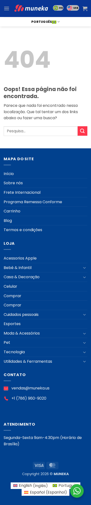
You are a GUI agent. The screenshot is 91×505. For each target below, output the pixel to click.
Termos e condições (23, 230)
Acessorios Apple (20, 258)
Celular (10, 286)
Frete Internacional (22, 192)
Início (9, 174)
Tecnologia (14, 352)
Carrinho (12, 211)
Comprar (12, 296)
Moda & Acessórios (22, 333)
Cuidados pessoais (21, 314)
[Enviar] (82, 131)
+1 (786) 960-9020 (28, 398)
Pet (7, 342)
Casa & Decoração (22, 277)
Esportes (12, 324)
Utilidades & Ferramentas (28, 361)
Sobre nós (13, 183)
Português (41, 22)
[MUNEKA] (31, 8)
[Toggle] (84, 267)
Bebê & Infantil (18, 267)
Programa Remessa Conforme (33, 202)
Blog (8, 220)
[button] (6, 8)
